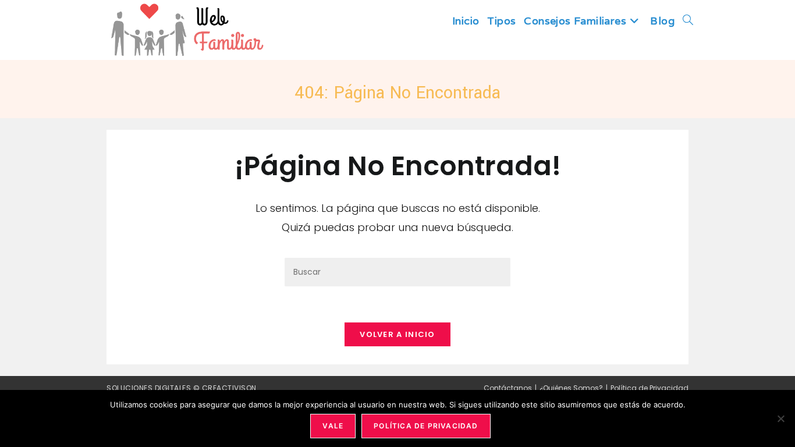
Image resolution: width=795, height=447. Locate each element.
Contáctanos (508, 388)
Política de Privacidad (649, 388)
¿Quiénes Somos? (571, 388)
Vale (332, 425)
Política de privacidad (426, 425)
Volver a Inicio (397, 334)
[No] (780, 418)
